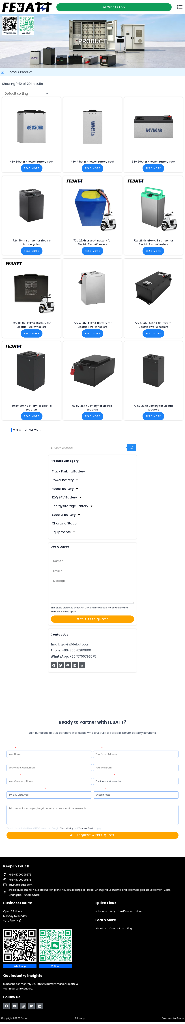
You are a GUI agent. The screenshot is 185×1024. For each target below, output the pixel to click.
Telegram (99, 761)
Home (12, 72)
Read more (31, 168)
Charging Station (65, 523)
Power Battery (63, 480)
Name (11, 747)
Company (13, 775)
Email (97, 747)
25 (36, 430)
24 (31, 430)
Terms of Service (60, 611)
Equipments (61, 532)
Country (98, 788)
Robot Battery (63, 489)
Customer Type (103, 775)
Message (12, 802)
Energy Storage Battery (70, 506)
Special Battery (64, 515)
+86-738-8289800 (71, 650)
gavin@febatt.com (71, 644)
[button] (179, 7)
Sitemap (80, 1018)
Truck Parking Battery (68, 471)
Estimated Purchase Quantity (25, 788)
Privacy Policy (115, 607)
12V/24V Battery (64, 497)
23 (26, 430)
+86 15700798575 (73, 656)
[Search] (131, 447)
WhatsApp (13, 761)
